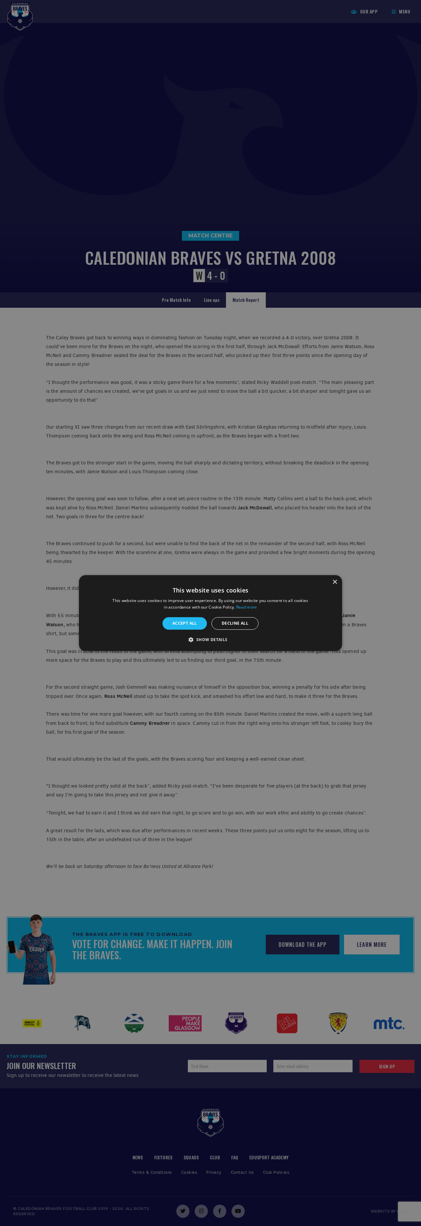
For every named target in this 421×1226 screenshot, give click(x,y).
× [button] (334, 582)
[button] (210, 639)
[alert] (210, 613)
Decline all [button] (235, 623)
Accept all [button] (184, 623)
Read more (246, 607)
